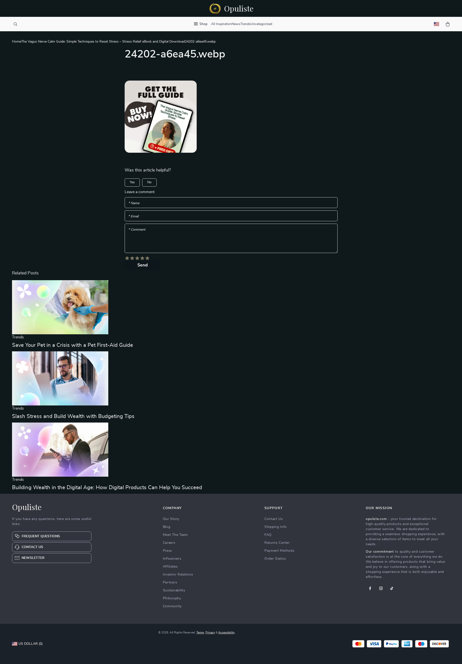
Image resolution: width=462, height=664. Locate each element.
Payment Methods (279, 550)
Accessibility (226, 632)
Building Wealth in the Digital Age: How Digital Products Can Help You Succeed (107, 487)
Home (16, 41)
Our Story (171, 519)
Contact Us (273, 519)
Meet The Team (175, 535)
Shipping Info (275, 527)
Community (172, 606)
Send (142, 265)
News (236, 24)
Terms (200, 632)
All (213, 24)
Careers (169, 542)
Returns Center (277, 542)
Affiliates (170, 566)
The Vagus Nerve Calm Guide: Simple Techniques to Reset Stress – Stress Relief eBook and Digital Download (103, 41)
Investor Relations (178, 574)
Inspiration (224, 24)
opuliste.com (376, 519)
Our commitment (380, 551)
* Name (133, 203)
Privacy (210, 632)
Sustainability (174, 590)
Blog (166, 527)
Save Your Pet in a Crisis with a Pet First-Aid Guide (72, 345)
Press (167, 550)
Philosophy (172, 598)
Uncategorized (261, 24)
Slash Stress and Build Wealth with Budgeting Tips (73, 416)
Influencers (172, 558)
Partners (170, 582)
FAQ (268, 535)
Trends (245, 24)
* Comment (136, 229)
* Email (133, 216)
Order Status (275, 558)
